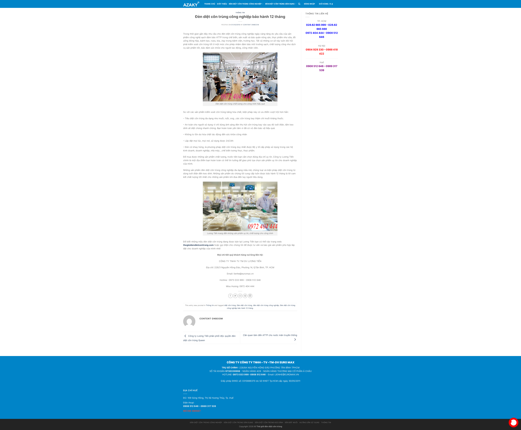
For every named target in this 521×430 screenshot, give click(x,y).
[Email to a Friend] (240, 296)
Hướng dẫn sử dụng (309, 422)
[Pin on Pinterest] (245, 296)
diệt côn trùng (230, 305)
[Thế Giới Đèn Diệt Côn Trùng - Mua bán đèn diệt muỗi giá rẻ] (191, 4)
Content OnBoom (251, 25)
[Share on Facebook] (230, 296)
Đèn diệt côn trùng (244, 305)
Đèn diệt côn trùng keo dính (269, 422)
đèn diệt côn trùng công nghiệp (266, 305)
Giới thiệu (222, 4)
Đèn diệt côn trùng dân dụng (280, 4)
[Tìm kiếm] (299, 4)
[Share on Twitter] (235, 296)
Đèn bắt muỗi (291, 422)
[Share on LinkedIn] (250, 296)
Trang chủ (209, 4)
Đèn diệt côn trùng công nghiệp (245, 4)
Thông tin (240, 13)
